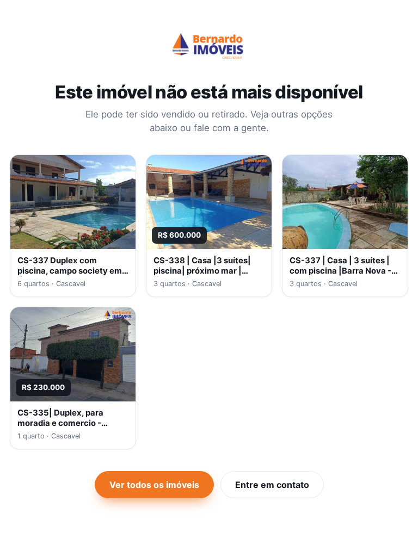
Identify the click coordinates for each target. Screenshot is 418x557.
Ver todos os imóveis (154, 484)
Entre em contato (272, 484)
